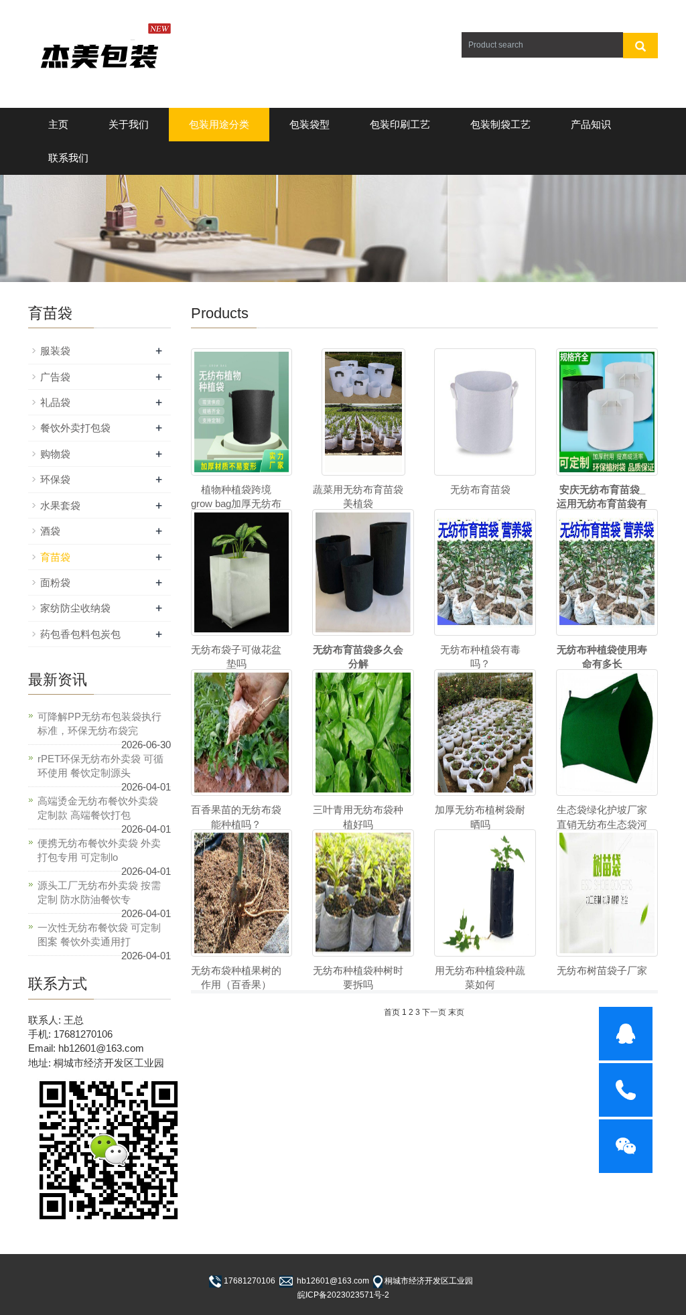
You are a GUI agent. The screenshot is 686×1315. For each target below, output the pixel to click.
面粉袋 (55, 582)
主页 (58, 124)
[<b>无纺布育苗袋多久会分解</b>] (363, 572)
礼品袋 (55, 402)
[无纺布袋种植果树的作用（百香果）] (242, 892)
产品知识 (591, 124)
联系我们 (68, 157)
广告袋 (55, 377)
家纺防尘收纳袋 (75, 608)
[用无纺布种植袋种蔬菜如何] (485, 892)
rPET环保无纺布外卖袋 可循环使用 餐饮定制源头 (100, 765)
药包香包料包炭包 (80, 634)
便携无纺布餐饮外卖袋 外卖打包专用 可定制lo (99, 850)
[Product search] (640, 45)
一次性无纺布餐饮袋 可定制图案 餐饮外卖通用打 (99, 934)
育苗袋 (55, 557)
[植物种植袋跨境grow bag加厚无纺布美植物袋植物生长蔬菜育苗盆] (242, 411)
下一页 (434, 1012)
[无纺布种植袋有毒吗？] (485, 572)
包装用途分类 (219, 124)
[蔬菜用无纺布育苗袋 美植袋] (363, 411)
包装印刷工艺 (400, 124)
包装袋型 (309, 124)
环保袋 (55, 479)
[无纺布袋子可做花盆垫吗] (242, 572)
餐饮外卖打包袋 (75, 427)
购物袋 (55, 454)
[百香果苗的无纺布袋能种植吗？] (242, 732)
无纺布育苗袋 (480, 489)
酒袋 (50, 531)
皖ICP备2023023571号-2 (343, 1295)
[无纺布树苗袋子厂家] (607, 892)
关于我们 (129, 124)
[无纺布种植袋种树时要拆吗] (363, 892)
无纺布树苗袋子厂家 (602, 970)
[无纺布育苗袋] (485, 411)
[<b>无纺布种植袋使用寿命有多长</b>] (607, 572)
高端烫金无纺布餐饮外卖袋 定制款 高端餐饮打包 (98, 808)
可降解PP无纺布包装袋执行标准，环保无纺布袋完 (99, 723)
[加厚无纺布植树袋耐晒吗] (485, 732)
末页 (456, 1012)
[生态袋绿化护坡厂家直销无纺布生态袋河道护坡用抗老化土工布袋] (607, 732)
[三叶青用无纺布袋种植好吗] (363, 732)
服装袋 (55, 350)
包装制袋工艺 (500, 124)
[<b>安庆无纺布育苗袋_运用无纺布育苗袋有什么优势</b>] (607, 411)
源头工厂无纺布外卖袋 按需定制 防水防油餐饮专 (99, 892)
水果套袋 (60, 505)
